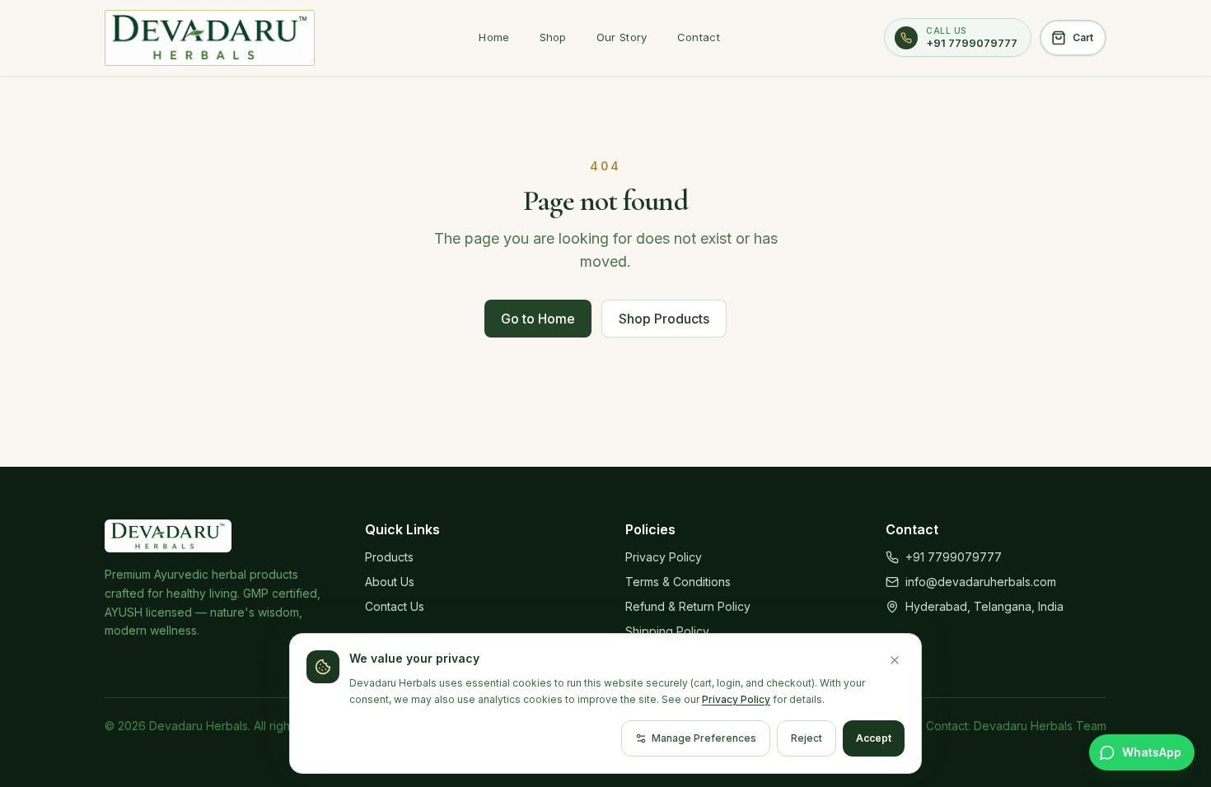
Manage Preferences (704, 738)
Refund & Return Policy (687, 606)
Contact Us (394, 606)
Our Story (622, 37)
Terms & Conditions (678, 582)
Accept (873, 738)
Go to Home (538, 318)
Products (389, 557)
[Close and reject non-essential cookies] (895, 660)
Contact (698, 37)
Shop (553, 37)
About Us (389, 582)
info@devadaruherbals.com (980, 582)
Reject (806, 738)
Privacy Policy (663, 557)
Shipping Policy (667, 631)
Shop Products (664, 318)
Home (494, 37)
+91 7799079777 (953, 557)
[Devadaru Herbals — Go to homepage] (210, 38)
